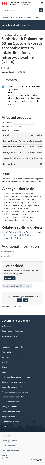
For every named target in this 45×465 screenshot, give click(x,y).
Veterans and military (10, 422)
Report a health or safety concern (16, 286)
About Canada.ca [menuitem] (8, 446)
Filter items (7, 123)
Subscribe (10, 278)
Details (6, 256)
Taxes (4, 372)
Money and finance (9, 407)
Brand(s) (7, 68)
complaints (15, 220)
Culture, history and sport (12, 387)
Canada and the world (10, 402)
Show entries (10, 130)
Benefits (5, 362)
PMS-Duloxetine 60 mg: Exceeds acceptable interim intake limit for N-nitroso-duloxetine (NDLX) (23, 235)
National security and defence (13, 382)
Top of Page (6, 458)
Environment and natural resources (16, 377)
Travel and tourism (9, 352)
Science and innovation (11, 412)
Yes (19, 300)
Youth (4, 426)
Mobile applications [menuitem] (9, 441)
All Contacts (6, 326)
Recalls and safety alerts (30, 17)
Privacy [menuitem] (4, 456)
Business (5, 357)
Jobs (3, 342)
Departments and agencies (12, 331)
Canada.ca (6, 17)
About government (9, 336)
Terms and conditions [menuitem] (10, 451)
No (25, 300)
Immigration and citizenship (13, 347)
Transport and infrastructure (13, 397)
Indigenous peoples (9, 417)
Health (15, 17)
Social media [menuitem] (7, 436)
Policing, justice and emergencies (15, 392)
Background (8, 251)
